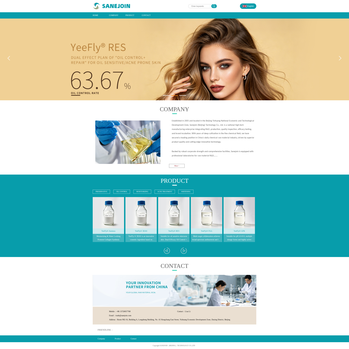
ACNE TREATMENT (164, 192)
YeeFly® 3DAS (141, 231)
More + (176, 166)
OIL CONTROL (121, 192)
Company (101, 339)
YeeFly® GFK (239, 231)
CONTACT (146, 15)
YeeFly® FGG (206, 231)
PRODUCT (129, 15)
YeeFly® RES (173, 231)
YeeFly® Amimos (108, 231)
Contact (133, 339)
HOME (95, 15)
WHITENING (186, 192)
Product (118, 339)
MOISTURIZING (142, 192)
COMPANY (113, 15)
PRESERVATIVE (101, 192)
